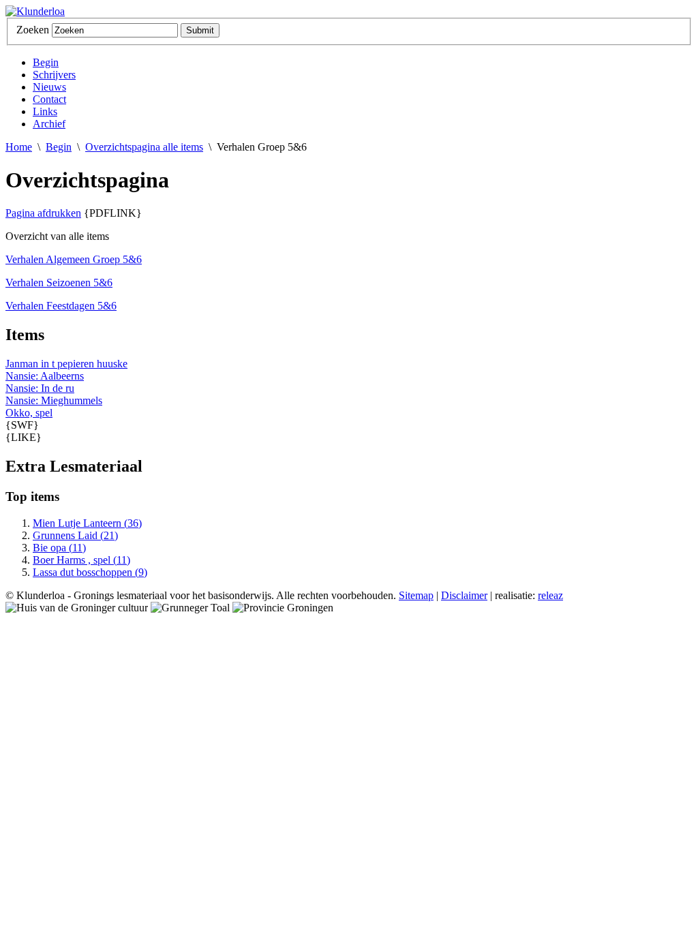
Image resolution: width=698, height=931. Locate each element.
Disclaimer (464, 595)
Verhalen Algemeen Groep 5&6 (73, 259)
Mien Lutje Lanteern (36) (87, 523)
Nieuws (49, 87)
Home (18, 147)
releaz (550, 595)
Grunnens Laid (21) (75, 535)
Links (45, 111)
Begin (46, 62)
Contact (49, 99)
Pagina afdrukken (43, 213)
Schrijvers (54, 74)
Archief (49, 123)
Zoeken (32, 29)
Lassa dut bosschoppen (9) (90, 572)
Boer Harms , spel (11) (81, 560)
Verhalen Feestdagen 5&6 (61, 305)
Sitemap (416, 595)
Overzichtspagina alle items (144, 147)
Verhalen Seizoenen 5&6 (58, 282)
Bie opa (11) (59, 547)
